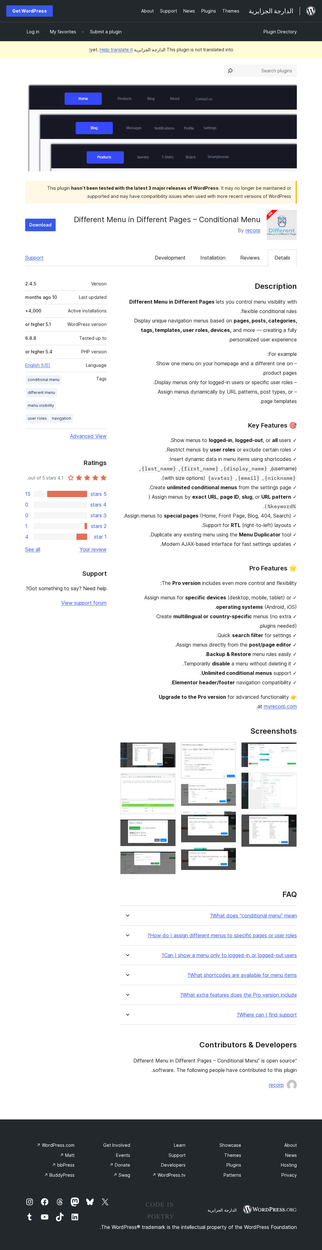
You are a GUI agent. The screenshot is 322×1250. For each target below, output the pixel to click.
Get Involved (116, 1145)
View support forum (84, 603)
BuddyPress (59, 1175)
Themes (232, 1155)
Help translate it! (111, 49)
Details (282, 258)
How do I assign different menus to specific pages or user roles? (222, 936)
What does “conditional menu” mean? (253, 916)
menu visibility (41, 405)
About (290, 1145)
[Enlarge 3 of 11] (288, 823)
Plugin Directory (280, 31)
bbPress (63, 1165)
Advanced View (88, 436)
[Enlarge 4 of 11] (228, 751)
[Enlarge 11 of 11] (167, 860)
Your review (93, 549)
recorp (253, 230)
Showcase (230, 1145)
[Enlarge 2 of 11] (288, 781)
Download (40, 224)
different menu (41, 392)
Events (123, 1155)
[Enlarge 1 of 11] (288, 751)
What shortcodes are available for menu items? (242, 975)
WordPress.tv (169, 1175)
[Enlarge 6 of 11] (228, 819)
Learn (180, 1145)
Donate (119, 1165)
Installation (212, 258)
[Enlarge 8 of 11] (167, 751)
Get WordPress (29, 11)
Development (170, 258)
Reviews (250, 258)
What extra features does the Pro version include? (238, 995)
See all (32, 549)
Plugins (233, 1165)
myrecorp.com (280, 706)
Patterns (232, 1175)
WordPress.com (55, 1145)
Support (34, 258)
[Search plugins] (230, 70)
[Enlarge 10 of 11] (167, 828)
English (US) (37, 365)
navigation (61, 418)
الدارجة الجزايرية (222, 1210)
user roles (37, 418)
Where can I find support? (267, 1015)
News (291, 1155)
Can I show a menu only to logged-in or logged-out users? (229, 955)
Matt (67, 1155)
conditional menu (43, 379)
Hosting (289, 1165)
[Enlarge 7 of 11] (228, 856)
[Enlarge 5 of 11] (228, 792)
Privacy (289, 1175)
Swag (121, 1175)
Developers (173, 1165)
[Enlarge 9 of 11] (167, 781)
